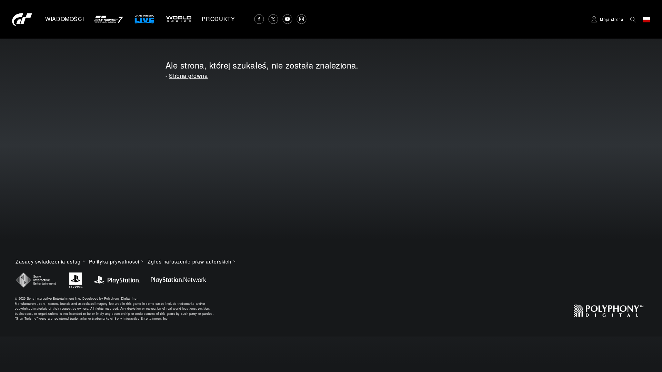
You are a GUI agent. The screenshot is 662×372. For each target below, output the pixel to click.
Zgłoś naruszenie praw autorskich (189, 261)
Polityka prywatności (114, 261)
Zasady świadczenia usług (48, 261)
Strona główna (188, 76)
